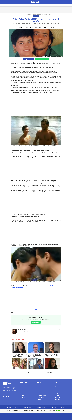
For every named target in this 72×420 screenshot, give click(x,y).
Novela (15, 312)
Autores (17, 407)
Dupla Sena (58, 399)
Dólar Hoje (41, 388)
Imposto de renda (42, 397)
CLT (56, 5)
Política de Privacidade (41, 407)
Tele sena (58, 395)
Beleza (23, 399)
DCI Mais (25, 14)
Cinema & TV (30, 14)
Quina (57, 388)
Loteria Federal (58, 397)
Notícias (23, 395)
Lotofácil (57, 390)
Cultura (23, 390)
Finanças (61, 5)
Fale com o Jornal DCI (28, 407)
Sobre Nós (9, 407)
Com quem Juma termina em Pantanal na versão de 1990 (24, 309)
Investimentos (44, 5)
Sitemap (62, 407)
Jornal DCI (22, 14)
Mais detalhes (63, 410)
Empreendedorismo (42, 401)
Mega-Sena (58, 393)
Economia (20, 5)
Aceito (58, 410)
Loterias (37, 5)
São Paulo (30, 5)
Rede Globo (18, 312)
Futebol (23, 393)
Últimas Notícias (12, 5)
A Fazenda (23, 397)
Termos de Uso (53, 407)
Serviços (52, 5)
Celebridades (24, 386)
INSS (25, 5)
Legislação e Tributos (42, 395)
